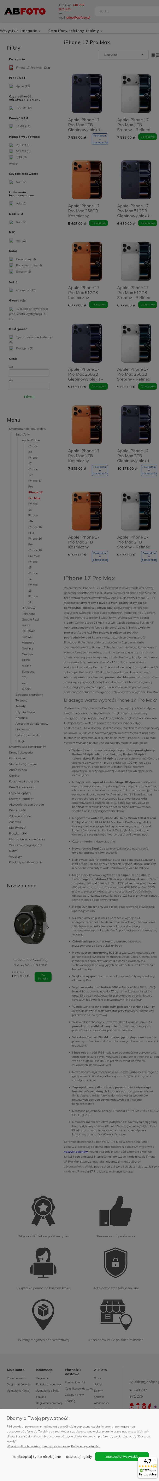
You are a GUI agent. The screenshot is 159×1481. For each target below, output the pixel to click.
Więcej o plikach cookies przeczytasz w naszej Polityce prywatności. (53, 1446)
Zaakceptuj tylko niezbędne (36, 1456)
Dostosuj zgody (79, 1456)
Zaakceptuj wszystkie (122, 1456)
